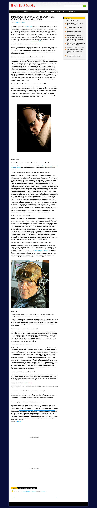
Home (12, 11)
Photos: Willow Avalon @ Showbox (75, 47)
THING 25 (52, 11)
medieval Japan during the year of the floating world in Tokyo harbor (37, 410)
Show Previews (33, 488)
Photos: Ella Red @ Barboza (74, 20)
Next (56, 497)
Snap (40, 11)
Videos (64, 11)
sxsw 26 (46, 11)
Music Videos (26, 488)
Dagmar (23, 22)
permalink (44, 491)
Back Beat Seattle (23, 5)
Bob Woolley (29, 383)
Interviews (21, 488)
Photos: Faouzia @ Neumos (74, 35)
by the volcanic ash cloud (41, 250)
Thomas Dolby (28, 26)
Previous (13, 497)
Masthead (26, 11)
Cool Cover (19, 11)
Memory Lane (33, 11)
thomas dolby (33, 491)
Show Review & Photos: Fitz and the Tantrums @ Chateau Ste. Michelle (75, 51)
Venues (58, 11)
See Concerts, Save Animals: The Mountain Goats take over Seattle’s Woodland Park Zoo (75, 39)
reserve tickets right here (37, 40)
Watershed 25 (72, 11)
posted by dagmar (26, 491)
